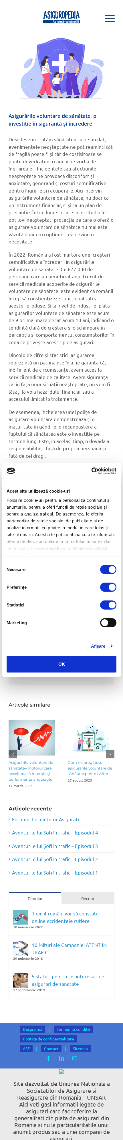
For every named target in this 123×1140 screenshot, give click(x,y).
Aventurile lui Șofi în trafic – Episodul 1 (55, 872)
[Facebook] (48, 1058)
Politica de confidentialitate (48, 1038)
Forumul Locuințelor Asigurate (46, 819)
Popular (35, 898)
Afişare (98, 645)
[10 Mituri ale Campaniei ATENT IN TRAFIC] (20, 945)
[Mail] (74, 1058)
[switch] (108, 587)
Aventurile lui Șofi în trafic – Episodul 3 (55, 846)
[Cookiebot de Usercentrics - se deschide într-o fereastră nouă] (91, 471)
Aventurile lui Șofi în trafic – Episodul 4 (55, 832)
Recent (87, 898)
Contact (51, 1048)
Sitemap (80, 1048)
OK (61, 664)
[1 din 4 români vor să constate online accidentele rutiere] (20, 913)
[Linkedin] (61, 1058)
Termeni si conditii (73, 1029)
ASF (26, 1048)
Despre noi (32, 1029)
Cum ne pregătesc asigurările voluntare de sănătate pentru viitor (90, 768)
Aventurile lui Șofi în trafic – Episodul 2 (55, 859)
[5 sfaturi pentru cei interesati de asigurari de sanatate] (20, 976)
